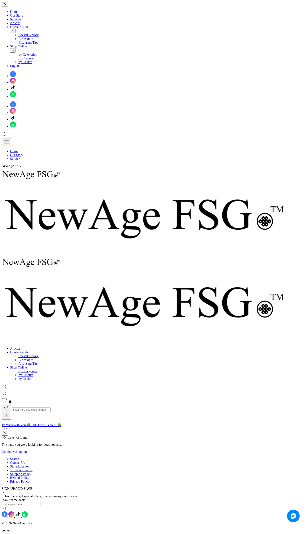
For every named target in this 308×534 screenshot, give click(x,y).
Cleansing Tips (28, 42)
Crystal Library (28, 35)
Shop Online (18, 46)
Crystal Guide (19, 27)
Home (14, 11)
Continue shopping (14, 451)
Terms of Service (21, 470)
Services (15, 19)
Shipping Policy (20, 474)
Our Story (16, 15)
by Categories (27, 54)
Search (14, 459)
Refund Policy (19, 477)
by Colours (25, 58)
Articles (15, 23)
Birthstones (25, 38)
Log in (14, 66)
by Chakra (25, 62)
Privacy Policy (19, 481)
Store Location (20, 466)
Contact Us (17, 462)
